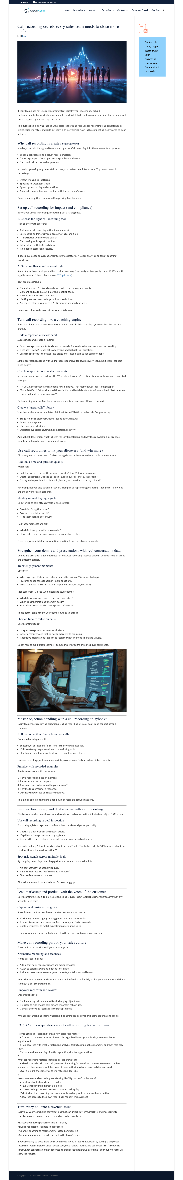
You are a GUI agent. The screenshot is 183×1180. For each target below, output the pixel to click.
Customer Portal (140, 10)
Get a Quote (108, 10)
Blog (24, 36)
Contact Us (122, 10)
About (92, 10)
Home (66, 10)
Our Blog (155, 10)
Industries (78, 10)
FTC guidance (64, 275)
